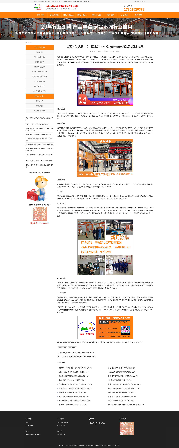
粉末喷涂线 (54, 15)
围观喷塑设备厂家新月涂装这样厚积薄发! (121, 392)
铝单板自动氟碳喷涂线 (39, 71)
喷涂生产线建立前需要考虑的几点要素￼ (37, 124)
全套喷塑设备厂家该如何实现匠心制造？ (72, 380)
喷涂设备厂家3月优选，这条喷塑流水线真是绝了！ (75, 368)
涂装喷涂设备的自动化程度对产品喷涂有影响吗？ (75, 388)
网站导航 (142, 1)
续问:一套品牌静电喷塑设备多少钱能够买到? (73, 372)
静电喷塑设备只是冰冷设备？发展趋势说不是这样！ (80, 356)
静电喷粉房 (39, 106)
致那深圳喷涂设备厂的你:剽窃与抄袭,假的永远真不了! (126, 405)
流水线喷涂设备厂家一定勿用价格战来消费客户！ (124, 384)
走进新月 (124, 15)
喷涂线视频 (96, 15)
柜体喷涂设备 (39, 62)
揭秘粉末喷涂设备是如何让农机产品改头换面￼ (39, 144)
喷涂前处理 (39, 101)
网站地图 (117, 445)
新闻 (93, 51)
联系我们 (138, 15)
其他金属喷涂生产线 (39, 91)
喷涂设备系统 (68, 15)
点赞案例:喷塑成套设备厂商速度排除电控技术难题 (75, 384)
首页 (27, 42)
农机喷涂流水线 (39, 67)
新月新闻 (110, 15)
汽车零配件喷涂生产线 (39, 76)
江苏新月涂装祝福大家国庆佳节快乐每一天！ (123, 396)
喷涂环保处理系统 (40, 111)
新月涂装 (71, 62)
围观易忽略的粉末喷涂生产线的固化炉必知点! (74, 396)
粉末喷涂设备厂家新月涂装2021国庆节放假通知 (75, 400)
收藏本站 (136, 1)
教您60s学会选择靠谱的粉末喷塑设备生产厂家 (78, 353)
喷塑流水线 (68, 310)
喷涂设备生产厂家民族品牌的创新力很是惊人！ (74, 376)
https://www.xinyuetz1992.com (91, 445)
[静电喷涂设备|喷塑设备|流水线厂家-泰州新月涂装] (38, 7)
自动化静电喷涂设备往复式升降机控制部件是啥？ (124, 388)
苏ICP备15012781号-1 (109, 445)
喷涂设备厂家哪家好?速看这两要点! (120, 380)
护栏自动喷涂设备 (40, 57)
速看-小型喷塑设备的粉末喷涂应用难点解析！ (123, 376)
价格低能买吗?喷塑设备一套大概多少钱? (72, 392)
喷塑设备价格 (82, 15)
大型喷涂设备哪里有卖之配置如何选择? (121, 400)
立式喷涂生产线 (39, 81)
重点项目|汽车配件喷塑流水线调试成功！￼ (38, 134)
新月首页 (40, 15)
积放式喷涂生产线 (40, 86)
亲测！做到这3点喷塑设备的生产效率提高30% (39, 161)
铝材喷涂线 (39, 52)
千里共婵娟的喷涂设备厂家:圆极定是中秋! (72, 405)
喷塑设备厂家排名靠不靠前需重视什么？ (121, 372)
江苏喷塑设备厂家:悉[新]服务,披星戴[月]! (121, 368)
